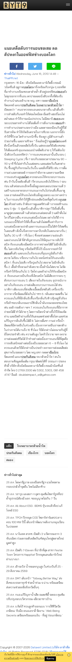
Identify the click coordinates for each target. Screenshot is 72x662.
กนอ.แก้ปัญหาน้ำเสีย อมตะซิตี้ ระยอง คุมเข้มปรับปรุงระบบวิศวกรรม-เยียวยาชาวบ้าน (35, 597)
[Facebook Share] (17, 66)
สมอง (61, 91)
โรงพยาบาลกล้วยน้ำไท (49, 105)
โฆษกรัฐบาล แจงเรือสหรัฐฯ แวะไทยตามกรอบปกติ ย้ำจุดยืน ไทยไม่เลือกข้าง (33, 484)
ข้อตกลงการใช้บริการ (34, 658)
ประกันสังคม (28, 105)
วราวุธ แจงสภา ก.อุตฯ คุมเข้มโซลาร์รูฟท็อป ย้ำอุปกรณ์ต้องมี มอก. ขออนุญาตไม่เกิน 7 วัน (34, 496)
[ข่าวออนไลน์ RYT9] (14, 5)
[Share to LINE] (54, 66)
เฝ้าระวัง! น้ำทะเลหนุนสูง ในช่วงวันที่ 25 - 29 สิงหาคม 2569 (34, 569)
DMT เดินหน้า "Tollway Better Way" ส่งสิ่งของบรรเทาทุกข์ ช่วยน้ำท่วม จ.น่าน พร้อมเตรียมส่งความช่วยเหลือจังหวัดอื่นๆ (34, 583)
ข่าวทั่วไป (10, 73)
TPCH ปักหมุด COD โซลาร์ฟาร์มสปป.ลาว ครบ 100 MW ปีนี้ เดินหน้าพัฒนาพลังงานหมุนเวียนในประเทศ (35, 522)
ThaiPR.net (11, 78)
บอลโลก (28, 87)
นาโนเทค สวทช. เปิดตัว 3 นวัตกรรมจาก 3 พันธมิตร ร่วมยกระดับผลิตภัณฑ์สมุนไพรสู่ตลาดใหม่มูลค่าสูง (35, 538)
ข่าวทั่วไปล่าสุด (13, 475)
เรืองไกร (53, 100)
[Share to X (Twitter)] (35, 66)
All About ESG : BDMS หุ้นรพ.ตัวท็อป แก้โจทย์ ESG (34, 508)
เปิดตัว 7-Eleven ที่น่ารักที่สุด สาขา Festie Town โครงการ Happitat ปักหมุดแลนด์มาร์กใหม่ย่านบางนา (34, 554)
